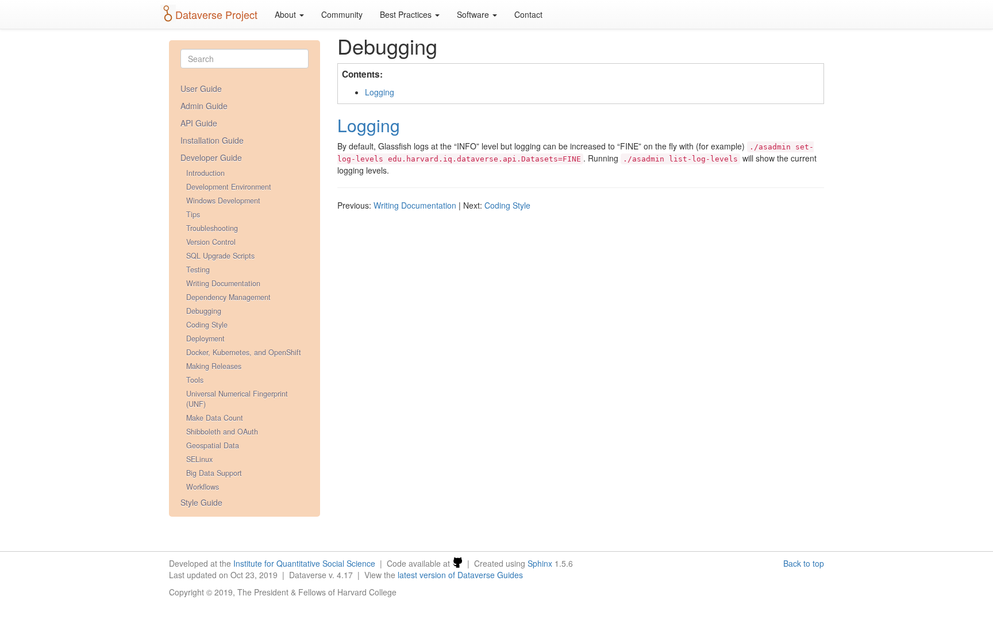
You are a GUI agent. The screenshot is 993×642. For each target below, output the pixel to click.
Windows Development (223, 200)
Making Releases (213, 366)
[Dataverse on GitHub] (457, 563)
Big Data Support (214, 473)
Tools (194, 380)
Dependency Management (228, 297)
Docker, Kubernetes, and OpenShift (243, 352)
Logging (379, 92)
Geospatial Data (212, 445)
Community (342, 14)
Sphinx (540, 563)
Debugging (203, 311)
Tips (193, 214)
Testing (198, 269)
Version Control (211, 242)
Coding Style (207, 325)
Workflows (202, 487)
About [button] (286, 14)
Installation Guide (212, 140)
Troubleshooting (212, 228)
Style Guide (201, 502)
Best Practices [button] (407, 14)
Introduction (205, 173)
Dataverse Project (216, 14)
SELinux (199, 459)
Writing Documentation (223, 283)
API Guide (198, 123)
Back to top (803, 563)
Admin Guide (204, 106)
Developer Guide (211, 157)
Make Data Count (214, 418)
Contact (528, 14)
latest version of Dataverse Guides (460, 575)
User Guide (201, 88)
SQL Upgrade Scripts (220, 256)
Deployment (205, 338)
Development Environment (228, 187)
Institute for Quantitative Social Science (304, 563)
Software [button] (474, 14)
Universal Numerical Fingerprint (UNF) (237, 399)
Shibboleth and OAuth (222, 431)
